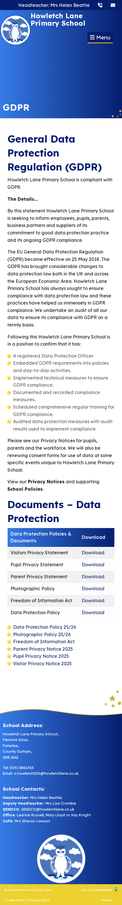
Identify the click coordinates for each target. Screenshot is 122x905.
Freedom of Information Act (44, 641)
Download (93, 552)
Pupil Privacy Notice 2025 (41, 656)
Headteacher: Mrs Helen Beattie (54, 5)
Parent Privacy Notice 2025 (43, 649)
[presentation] (100, 5)
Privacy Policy (39, 900)
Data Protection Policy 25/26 (44, 627)
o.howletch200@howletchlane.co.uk (46, 773)
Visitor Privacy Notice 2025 (42, 663)
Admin (106, 900)
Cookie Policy (15, 900)
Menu (102, 37)
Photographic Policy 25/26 (42, 634)
